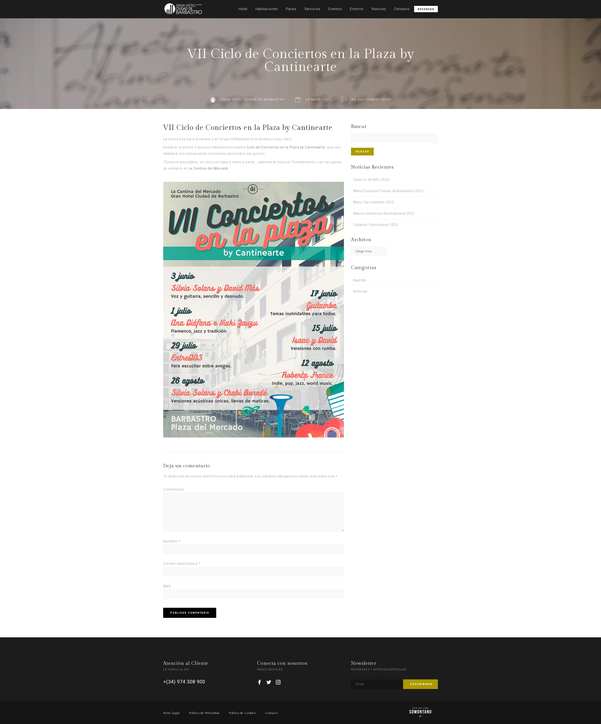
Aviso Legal (171, 713)
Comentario (173, 489)
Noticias (379, 9)
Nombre (172, 541)
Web (167, 586)
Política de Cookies (242, 713)
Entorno (357, 9)
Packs (291, 9)
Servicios (312, 9)
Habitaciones (266, 9)
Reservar (426, 9)
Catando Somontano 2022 (375, 225)
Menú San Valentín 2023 (373, 202)
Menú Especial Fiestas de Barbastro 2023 (388, 191)
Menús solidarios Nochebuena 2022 (384, 213)
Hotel (243, 9)
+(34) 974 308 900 (184, 682)
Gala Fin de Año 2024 (371, 180)
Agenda (359, 280)
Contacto (402, 9)
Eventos (335, 9)
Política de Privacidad (204, 713)
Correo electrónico (182, 563)
